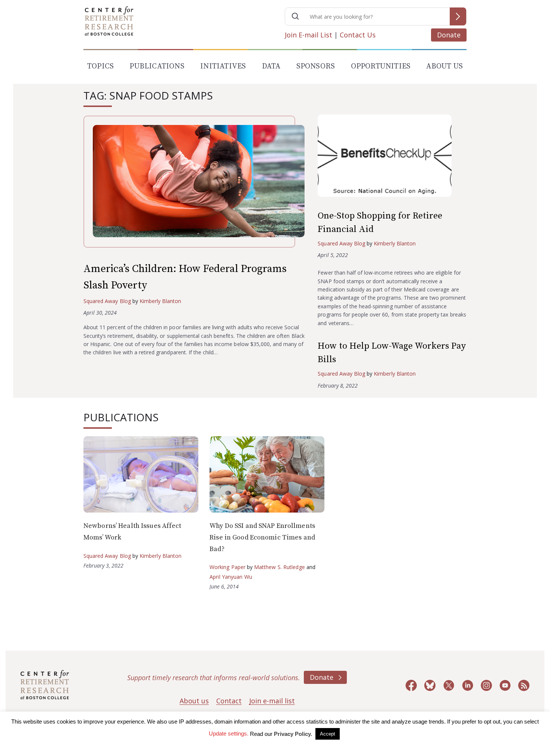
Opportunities (381, 66)
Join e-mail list (272, 700)
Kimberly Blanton (160, 301)
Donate (449, 34)
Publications (156, 66)
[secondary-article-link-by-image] (392, 157)
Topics (100, 66)
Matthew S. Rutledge (279, 567)
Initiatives (223, 66)
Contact (229, 700)
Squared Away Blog (107, 301)
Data (271, 66)
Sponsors (315, 66)
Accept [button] (327, 734)
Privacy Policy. (293, 734)
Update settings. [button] (228, 733)
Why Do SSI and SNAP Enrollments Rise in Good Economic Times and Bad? (262, 537)
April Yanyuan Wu (231, 576)
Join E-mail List (308, 34)
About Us (444, 66)
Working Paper (227, 567)
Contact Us (358, 34)
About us (194, 700)
